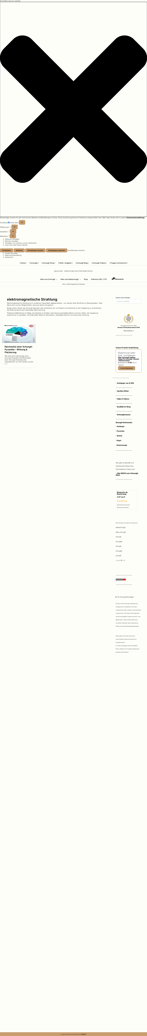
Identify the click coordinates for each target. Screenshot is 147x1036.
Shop (86, 279)
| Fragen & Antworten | (118, 263)
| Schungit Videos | (99, 263)
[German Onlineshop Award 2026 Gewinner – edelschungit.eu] (128, 319)
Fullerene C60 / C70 (99, 279)
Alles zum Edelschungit (69, 279)
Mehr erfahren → (129, 330)
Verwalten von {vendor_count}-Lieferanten (21, 243)
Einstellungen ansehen (35, 250)
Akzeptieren (6, 250)
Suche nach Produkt (123, 298)
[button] (73, 109)
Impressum (9, 257)
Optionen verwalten (12, 239)
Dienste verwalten (11, 241)
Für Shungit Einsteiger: (128, 624)
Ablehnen (19, 250)
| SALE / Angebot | (65, 263)
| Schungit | (33, 263)
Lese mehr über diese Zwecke (16, 245)
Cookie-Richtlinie (11, 253)
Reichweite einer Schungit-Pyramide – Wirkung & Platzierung (19, 349)
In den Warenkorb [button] (126, 368)
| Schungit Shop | (48, 263)
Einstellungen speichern (56, 250)
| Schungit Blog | (82, 263)
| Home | (23, 263)
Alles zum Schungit (47, 279)
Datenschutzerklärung (13, 255)
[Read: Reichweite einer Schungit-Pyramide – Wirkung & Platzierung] (19, 333)
